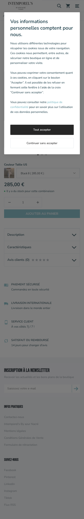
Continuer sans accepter (42, 143)
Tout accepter (42, 130)
